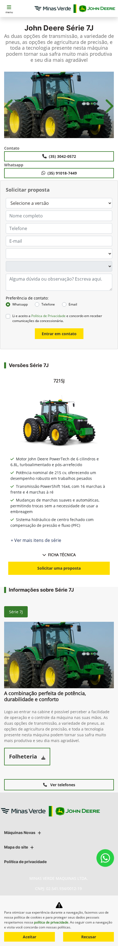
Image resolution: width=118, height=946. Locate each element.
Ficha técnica (62, 554)
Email (73, 304)
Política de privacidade (25, 861)
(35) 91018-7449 (62, 173)
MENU (9, 12)
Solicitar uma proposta (59, 568)
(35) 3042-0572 (62, 156)
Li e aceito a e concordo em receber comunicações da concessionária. (57, 318)
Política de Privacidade (48, 316)
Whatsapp (20, 304)
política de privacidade (51, 922)
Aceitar (29, 936)
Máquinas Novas (19, 832)
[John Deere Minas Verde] (75, 8)
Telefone (48, 304)
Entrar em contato (59, 333)
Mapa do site (16, 847)
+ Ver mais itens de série (36, 540)
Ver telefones (62, 784)
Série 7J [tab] (16, 611)
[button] (9, 106)
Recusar (88, 936)
